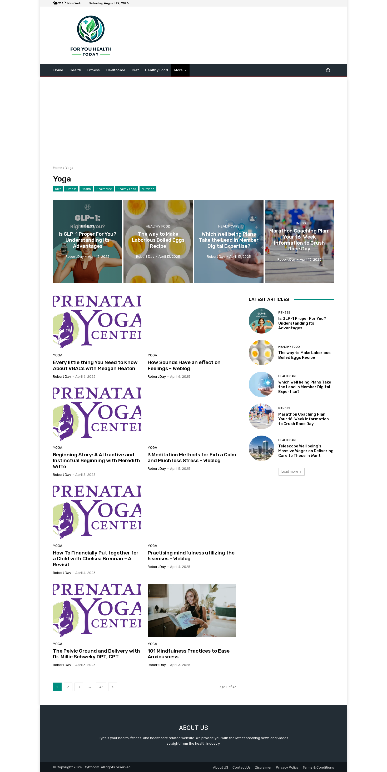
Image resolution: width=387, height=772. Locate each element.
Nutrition (148, 189)
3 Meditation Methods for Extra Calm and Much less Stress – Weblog (192, 458)
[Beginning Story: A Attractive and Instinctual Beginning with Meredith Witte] (97, 414)
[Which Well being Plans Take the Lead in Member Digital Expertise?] (229, 241)
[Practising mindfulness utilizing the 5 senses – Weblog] (192, 512)
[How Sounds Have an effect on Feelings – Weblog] (192, 322)
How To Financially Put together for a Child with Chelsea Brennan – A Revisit (95, 559)
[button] (328, 70)
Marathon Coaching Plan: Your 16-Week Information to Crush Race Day (303, 419)
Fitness (71, 189)
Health (86, 189)
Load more (289, 471)
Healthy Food (126, 189)
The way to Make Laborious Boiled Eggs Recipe (304, 355)
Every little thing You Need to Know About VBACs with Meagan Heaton (95, 365)
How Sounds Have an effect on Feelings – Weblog (184, 365)
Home (57, 167)
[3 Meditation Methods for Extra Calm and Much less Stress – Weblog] (192, 414)
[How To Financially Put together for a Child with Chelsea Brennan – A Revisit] (97, 512)
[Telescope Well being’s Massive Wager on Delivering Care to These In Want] (261, 448)
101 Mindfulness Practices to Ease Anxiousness (189, 654)
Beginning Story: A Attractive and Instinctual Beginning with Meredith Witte (96, 461)
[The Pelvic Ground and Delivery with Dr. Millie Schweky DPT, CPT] (97, 610)
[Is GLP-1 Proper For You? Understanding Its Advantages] (87, 241)
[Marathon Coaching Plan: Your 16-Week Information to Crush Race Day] (299, 241)
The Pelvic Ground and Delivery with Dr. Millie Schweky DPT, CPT (96, 654)
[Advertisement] (193, 119)
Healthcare (104, 189)
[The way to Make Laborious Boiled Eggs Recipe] (158, 241)
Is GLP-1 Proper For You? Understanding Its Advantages (302, 323)
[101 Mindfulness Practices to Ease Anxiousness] (192, 610)
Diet (58, 189)
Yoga (57, 355)
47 (101, 687)
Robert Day (62, 377)
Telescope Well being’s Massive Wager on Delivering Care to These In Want (306, 451)
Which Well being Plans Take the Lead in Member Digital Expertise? (304, 387)
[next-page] (112, 687)
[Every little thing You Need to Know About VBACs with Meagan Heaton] (97, 322)
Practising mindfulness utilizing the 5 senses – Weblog (191, 556)
